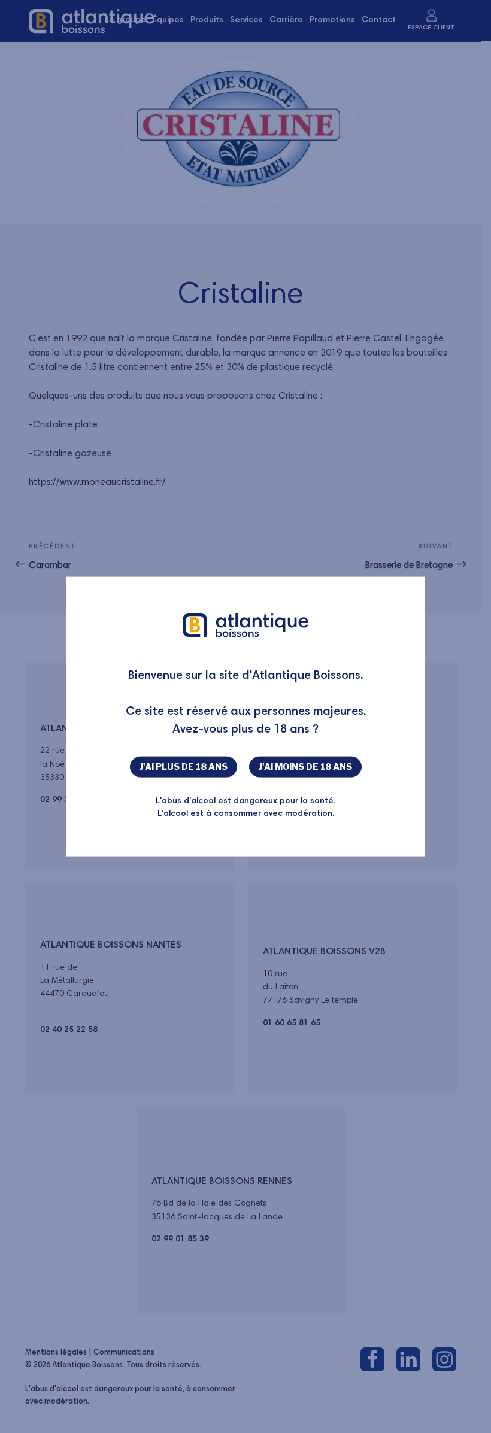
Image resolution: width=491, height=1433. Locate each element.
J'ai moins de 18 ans (305, 766)
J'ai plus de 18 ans (184, 766)
